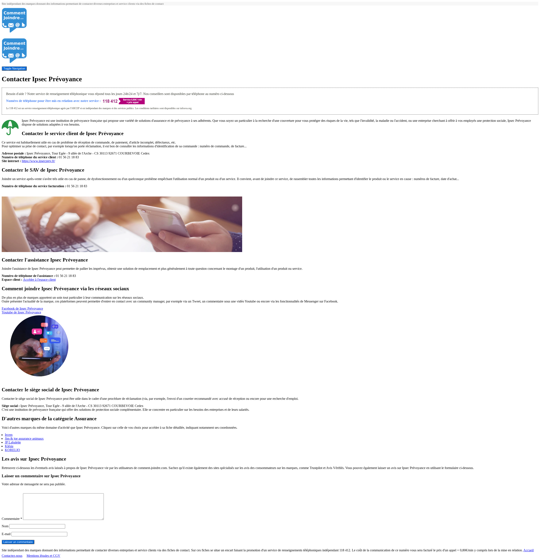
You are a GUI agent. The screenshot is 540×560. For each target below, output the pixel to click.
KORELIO (12, 450)
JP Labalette (13, 442)
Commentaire (12, 519)
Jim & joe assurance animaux (24, 438)
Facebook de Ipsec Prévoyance (22, 308)
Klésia (9, 446)
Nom (5, 526)
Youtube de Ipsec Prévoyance (21, 312)
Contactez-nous (12, 555)
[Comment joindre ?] (14, 32)
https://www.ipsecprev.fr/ (38, 161)
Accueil (528, 550)
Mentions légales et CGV (43, 555)
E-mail (6, 534)
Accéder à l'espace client (39, 279)
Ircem (8, 435)
